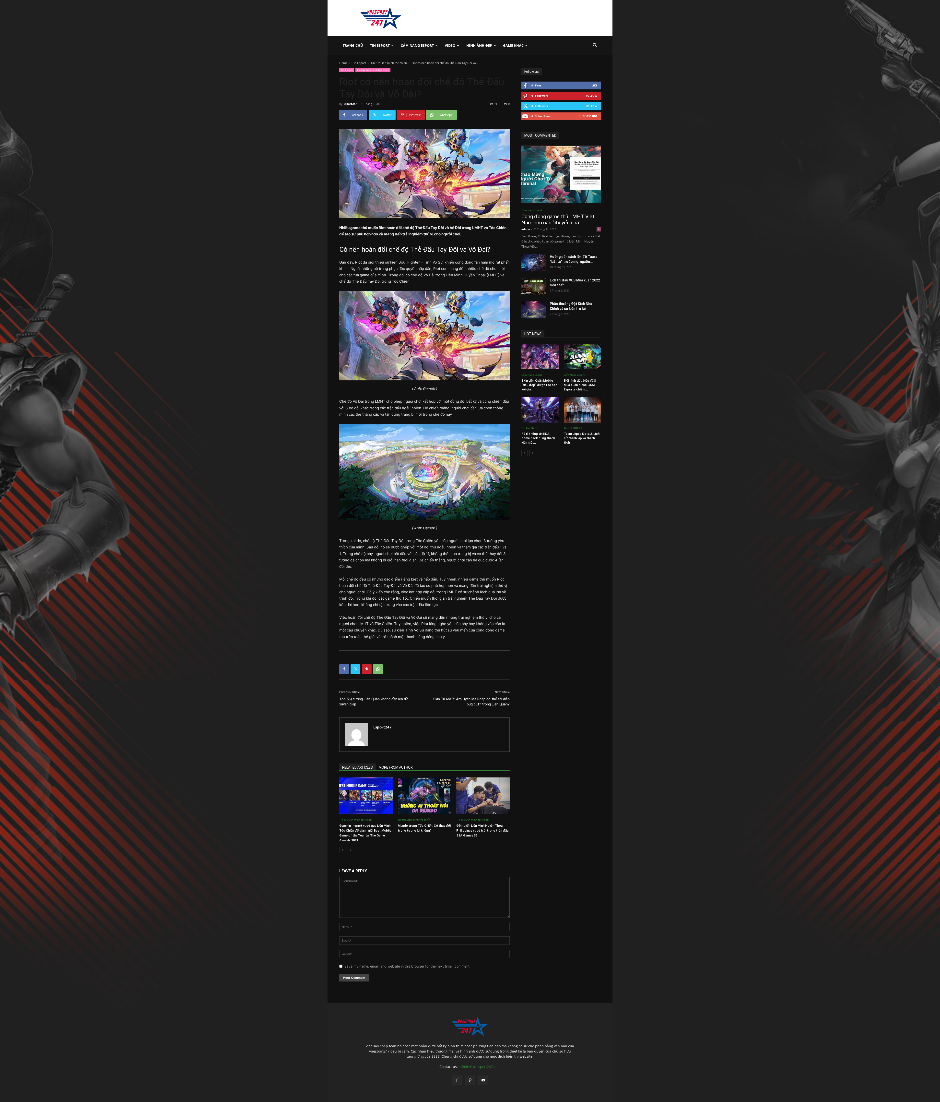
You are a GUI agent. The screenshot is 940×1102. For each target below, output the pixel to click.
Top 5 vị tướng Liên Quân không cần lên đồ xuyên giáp (374, 701)
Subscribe (590, 116)
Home (343, 63)
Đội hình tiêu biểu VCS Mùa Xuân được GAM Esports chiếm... (580, 385)
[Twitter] (355, 669)
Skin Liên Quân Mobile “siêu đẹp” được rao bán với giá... (539, 385)
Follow (591, 95)
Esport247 (350, 104)
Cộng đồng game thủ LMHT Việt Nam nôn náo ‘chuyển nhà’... (557, 220)
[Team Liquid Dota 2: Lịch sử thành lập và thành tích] (582, 410)
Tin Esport (380, 45)
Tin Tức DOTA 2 (573, 428)
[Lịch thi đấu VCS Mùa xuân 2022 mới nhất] (533, 286)
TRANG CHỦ (353, 45)
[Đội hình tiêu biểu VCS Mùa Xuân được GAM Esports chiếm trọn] (582, 356)
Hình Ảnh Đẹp (479, 45)
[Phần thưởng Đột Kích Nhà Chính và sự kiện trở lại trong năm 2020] (533, 309)
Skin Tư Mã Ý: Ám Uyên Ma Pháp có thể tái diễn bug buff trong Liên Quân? (471, 701)
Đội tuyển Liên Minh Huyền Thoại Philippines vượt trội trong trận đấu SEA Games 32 (482, 830)
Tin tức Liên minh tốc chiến (389, 63)
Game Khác (513, 45)
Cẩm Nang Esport (417, 45)
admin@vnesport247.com (480, 1066)
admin (525, 229)
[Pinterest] (367, 669)
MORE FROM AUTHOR (396, 767)
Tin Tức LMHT (529, 428)
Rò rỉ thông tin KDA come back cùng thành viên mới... (538, 438)
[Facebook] (344, 669)
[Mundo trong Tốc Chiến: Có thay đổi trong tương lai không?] (424, 795)
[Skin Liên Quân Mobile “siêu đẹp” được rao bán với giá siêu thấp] (540, 356)
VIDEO (450, 45)
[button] (595, 46)
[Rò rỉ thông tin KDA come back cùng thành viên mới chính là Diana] (540, 410)
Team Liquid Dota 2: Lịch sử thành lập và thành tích (581, 438)
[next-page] (350, 850)
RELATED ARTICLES (357, 767)
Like (594, 85)
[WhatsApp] (378, 669)
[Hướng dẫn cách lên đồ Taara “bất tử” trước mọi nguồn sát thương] (533, 262)
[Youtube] (483, 1080)
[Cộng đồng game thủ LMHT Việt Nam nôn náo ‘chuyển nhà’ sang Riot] (561, 174)
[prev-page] (342, 850)
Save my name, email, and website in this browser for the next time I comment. (407, 966)
